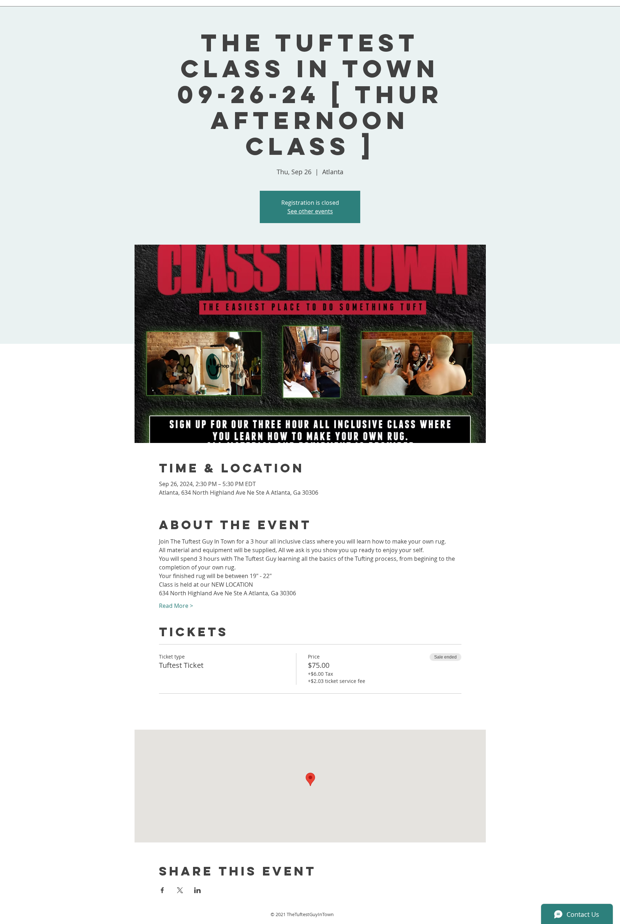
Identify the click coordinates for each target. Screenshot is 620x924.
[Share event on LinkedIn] (197, 890)
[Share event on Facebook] (162, 890)
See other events (310, 211)
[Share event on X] (180, 890)
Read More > (176, 606)
